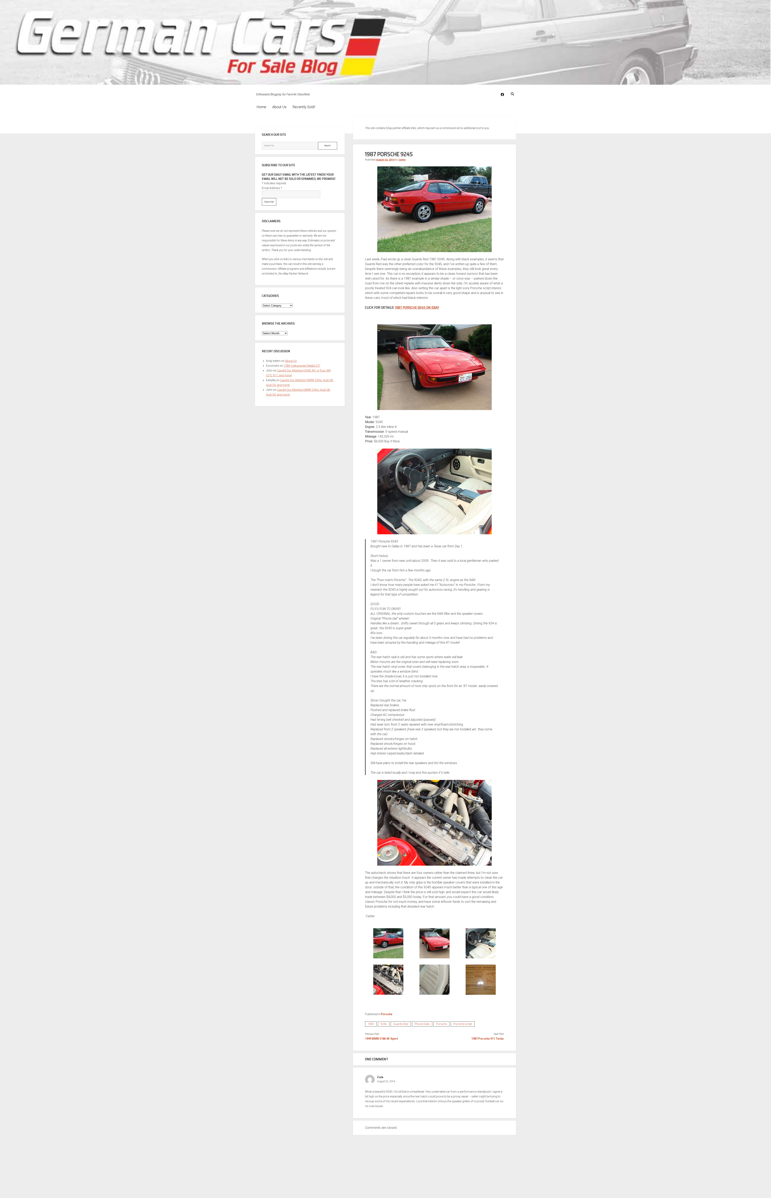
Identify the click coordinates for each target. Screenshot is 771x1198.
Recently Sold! (304, 107)
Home (261, 107)
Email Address (272, 188)
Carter (402, 159)
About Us (279, 107)
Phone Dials (422, 1024)
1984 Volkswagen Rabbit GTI (302, 365)
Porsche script (462, 1024)
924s (383, 1024)
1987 (371, 1024)
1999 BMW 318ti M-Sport (381, 1038)
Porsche (386, 1014)
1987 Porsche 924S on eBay (417, 307)
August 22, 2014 (385, 159)
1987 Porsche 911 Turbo (487, 1038)
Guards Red (400, 1024)
